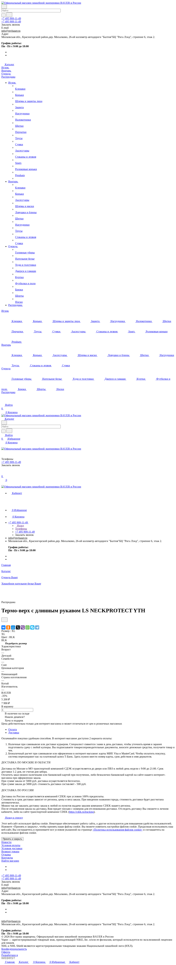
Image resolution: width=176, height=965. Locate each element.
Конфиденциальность (14, 948)
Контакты (7, 857)
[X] (18, 627)
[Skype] (32, 627)
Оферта (5, 952)
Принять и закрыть (12, 839)
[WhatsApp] (27, 627)
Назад (20, 525)
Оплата (12, 729)
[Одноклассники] (8, 627)
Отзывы (6, 854)
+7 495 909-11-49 (11, 18)
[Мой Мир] (13, 627)
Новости (6, 842)
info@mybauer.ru (10, 30)
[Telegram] (37, 627)
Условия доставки (11, 848)
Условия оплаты (10, 845)
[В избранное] (4, 619)
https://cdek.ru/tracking (81, 811)
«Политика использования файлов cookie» (117, 829)
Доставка (13, 732)
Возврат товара (10, 851)
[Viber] (23, 627)
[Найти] (9, 14)
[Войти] (2, 472)
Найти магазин (10, 860)
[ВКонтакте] (3, 627)
